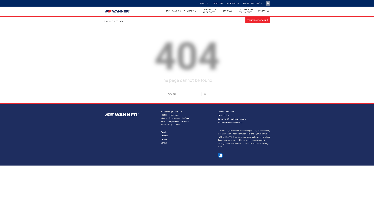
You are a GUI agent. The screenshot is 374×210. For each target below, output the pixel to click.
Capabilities (218, 3)
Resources (227, 11)
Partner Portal (232, 3)
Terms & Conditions (226, 112)
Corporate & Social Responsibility (232, 119)
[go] (205, 94)
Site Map (164, 136)
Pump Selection (173, 11)
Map (187, 118)
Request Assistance (256, 20)
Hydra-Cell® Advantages (209, 10)
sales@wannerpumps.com (178, 121)
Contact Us (263, 11)
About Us (204, 3)
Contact (164, 143)
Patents (164, 132)
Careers (164, 139)
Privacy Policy (223, 115)
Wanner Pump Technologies (246, 10)
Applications (190, 11)
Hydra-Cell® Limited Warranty (230, 122)
